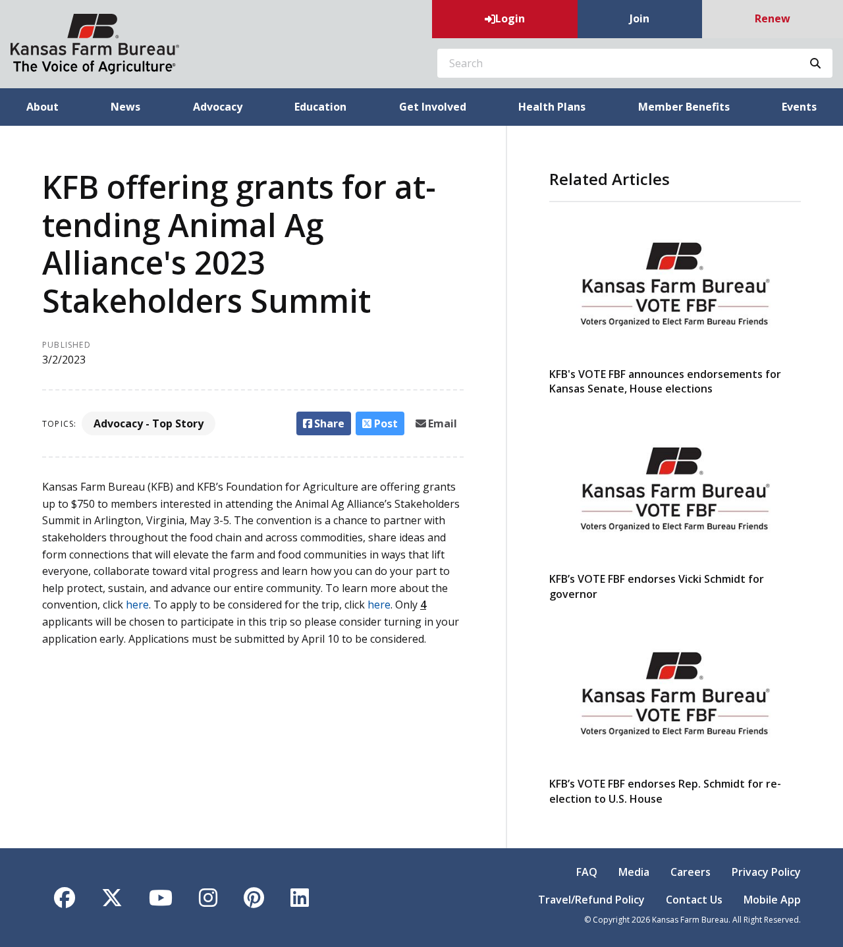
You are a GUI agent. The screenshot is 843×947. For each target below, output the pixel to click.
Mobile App (772, 899)
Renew (772, 18)
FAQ (586, 872)
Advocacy (217, 106)
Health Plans (551, 106)
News (125, 106)
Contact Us (694, 899)
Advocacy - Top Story (149, 423)
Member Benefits (684, 106)
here (137, 604)
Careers (690, 872)
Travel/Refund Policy (591, 899)
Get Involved (432, 106)
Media (633, 872)
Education (320, 106)
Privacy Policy (766, 872)
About (42, 106)
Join (639, 18)
